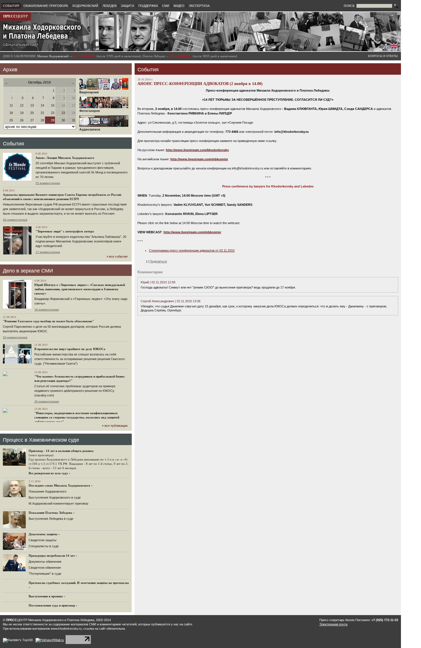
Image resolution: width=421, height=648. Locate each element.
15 (52, 105)
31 (73, 120)
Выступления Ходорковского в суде (55, 497)
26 (21, 120)
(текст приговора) (41, 455)
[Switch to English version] (393, 47)
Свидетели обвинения (45, 567)
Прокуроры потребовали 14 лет (52, 555)
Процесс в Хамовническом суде (41, 440)
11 (11, 105)
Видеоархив (89, 92)
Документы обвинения (45, 561)
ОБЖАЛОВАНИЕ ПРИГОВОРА (45, 5)
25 (11, 120)
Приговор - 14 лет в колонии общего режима (61, 451)
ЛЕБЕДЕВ (110, 5)
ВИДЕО (179, 5)
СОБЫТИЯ (11, 5)
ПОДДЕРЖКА (148, 5)
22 (52, 112)
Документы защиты (43, 534)
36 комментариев (15, 219)
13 (32, 105)
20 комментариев (15, 337)
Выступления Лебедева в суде (51, 518)
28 (42, 120)
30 (63, 120)
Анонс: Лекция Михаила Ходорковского (65, 157)
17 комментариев (48, 252)
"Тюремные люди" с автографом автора (65, 231)
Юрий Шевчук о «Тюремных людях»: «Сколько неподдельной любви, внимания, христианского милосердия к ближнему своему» (79, 289)
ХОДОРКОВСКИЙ (85, 5)
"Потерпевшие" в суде (45, 573)
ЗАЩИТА (127, 5)
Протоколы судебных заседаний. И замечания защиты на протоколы (79, 582)
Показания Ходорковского (47, 491)
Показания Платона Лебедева (50, 512)
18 (11, 112)
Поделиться (158, 261)
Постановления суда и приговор (52, 605)
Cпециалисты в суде (44, 546)
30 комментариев (46, 401)
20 (32, 112)
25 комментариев (48, 183)
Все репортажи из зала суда (48, 473)
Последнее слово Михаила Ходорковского (59, 485)
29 (52, 120)
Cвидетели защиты (42, 540)
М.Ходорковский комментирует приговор (58, 503)
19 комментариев (46, 309)
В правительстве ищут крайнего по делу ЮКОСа (69, 349)
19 (21, 112)
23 (63, 112)
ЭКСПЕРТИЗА (199, 5)
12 (21, 105)
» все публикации (114, 425)
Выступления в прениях (46, 596)
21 (42, 112)
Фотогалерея (89, 110)
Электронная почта (333, 624)
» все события (117, 256)
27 (32, 120)
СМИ (165, 5)
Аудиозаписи (89, 129)
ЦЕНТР (15, 16)
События (13, 144)
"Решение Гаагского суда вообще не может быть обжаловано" (48, 321)
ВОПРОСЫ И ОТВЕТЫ (383, 56)
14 (42, 105)
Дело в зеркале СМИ (28, 271)
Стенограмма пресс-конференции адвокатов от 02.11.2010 (192, 250)
